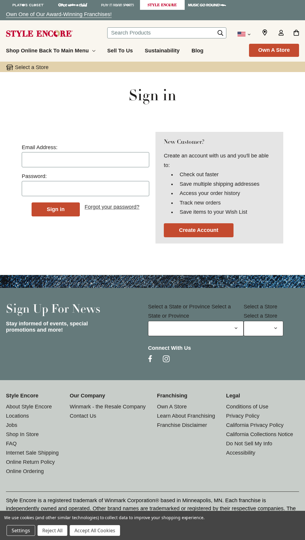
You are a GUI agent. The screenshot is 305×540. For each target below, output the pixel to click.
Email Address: (39, 147)
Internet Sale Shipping (32, 453)
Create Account (198, 230)
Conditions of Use (247, 407)
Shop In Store (22, 434)
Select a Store (260, 307)
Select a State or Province (179, 307)
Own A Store (274, 50)
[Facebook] (150, 358)
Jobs (11, 425)
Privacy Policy (242, 416)
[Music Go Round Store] (207, 5)
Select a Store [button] (32, 67)
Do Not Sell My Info (249, 444)
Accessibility (240, 453)
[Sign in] (280, 33)
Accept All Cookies (94, 530)
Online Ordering (25, 471)
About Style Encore (29, 407)
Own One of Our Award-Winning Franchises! (59, 14)
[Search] (220, 34)
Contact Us (83, 416)
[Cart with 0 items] (296, 33)
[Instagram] (166, 358)
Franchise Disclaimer (182, 425)
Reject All (52, 530)
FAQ (11, 444)
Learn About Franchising (186, 416)
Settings (21, 530)
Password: (34, 176)
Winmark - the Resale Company (108, 407)
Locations (17, 416)
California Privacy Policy (255, 425)
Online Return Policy (30, 462)
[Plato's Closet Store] (28, 5)
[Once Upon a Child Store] (73, 5)
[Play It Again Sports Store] (117, 5)
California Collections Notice (259, 434)
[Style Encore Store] (162, 5)
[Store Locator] (264, 32)
